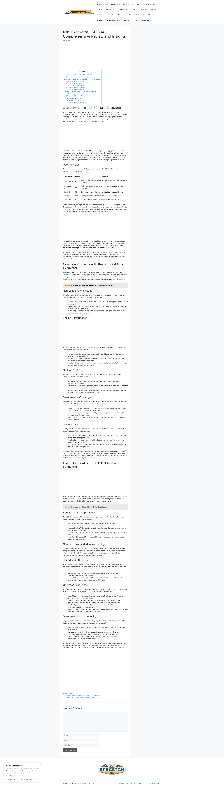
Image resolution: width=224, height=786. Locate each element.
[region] (23, 773)
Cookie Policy (141, 783)
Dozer (134, 9)
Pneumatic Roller (134, 15)
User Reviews (71, 77)
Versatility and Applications (76, 94)
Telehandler (127, 20)
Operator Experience (74, 100)
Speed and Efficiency (74, 98)
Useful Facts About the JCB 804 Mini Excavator (80, 92)
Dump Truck (143, 9)
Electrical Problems (76, 85)
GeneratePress (89, 783)
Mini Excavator (109, 15)
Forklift (99, 15)
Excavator (153, 9)
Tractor (136, 20)
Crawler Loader (123, 9)
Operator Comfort (76, 90)
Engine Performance (74, 83)
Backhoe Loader (128, 4)
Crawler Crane (110, 9)
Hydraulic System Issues (75, 81)
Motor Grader (122, 15)
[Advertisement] (95, 56)
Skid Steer (100, 20)
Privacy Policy (123, 783)
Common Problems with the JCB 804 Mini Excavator (82, 79)
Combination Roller (149, 4)
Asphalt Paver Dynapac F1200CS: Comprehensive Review (82, 697)
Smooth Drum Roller (113, 20)
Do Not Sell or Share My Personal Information (19, 779)
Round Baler (147, 15)
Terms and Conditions (154, 783)
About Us (132, 783)
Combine (100, 9)
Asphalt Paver (115, 4)
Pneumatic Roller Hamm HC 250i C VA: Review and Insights (82, 695)
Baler (138, 4)
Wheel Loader (146, 20)
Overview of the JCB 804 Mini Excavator (78, 75)
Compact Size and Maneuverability (79, 96)
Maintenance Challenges (75, 87)
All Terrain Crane (102, 4)
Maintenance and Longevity (76, 102)
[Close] (40, 764)
